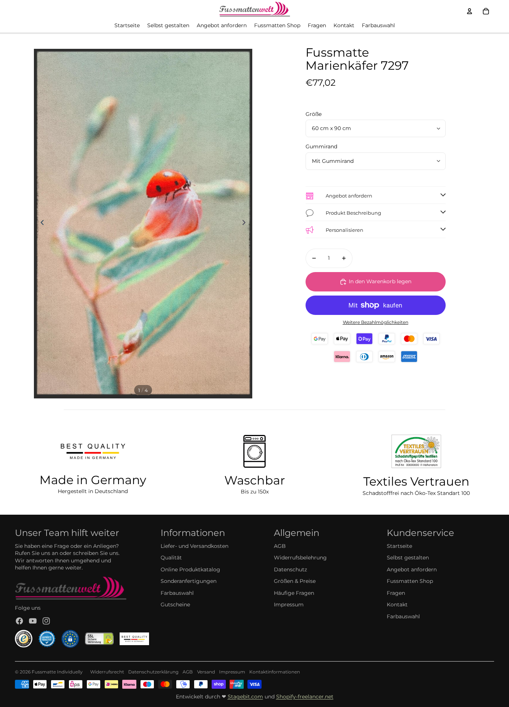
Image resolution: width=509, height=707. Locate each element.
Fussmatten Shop (410, 581)
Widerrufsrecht (107, 672)
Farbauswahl (177, 593)
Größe (314, 114)
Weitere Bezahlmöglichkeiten (375, 322)
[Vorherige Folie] (40, 223)
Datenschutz (290, 569)
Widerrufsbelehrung (300, 557)
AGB (280, 546)
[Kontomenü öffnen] (469, 11)
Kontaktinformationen (274, 672)
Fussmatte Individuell (56, 672)
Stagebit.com (245, 696)
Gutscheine (175, 604)
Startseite (399, 546)
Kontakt (397, 604)
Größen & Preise (295, 581)
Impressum (289, 604)
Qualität (171, 557)
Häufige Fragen (294, 593)
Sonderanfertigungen (188, 581)
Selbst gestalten (408, 557)
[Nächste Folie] (246, 223)
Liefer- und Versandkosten (194, 546)
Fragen (396, 593)
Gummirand (321, 146)
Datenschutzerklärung (153, 672)
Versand (206, 672)
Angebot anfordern (412, 569)
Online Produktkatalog (190, 569)
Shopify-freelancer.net (304, 696)
